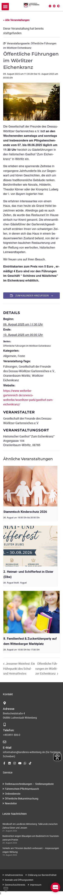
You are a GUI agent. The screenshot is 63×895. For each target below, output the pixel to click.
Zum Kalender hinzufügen (32, 295)
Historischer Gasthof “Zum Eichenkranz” (28, 436)
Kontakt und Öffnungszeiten (19, 879)
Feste (21, 356)
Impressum (35, 884)
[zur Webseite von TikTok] (30, 763)
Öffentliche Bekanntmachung (21, 798)
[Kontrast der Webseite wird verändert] (58, 6)
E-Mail (7, 747)
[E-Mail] (4, 742)
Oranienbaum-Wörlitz (16, 375)
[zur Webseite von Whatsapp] (25, 763)
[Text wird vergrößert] (54, 6)
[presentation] (30, 486)
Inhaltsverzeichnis (14, 874)
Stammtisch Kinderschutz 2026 (25, 512)
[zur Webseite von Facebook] (4, 763)
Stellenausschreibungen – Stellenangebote (29, 784)
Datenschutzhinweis (15, 884)
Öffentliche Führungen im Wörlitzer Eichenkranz (27, 345)
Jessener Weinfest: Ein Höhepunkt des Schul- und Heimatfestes (19, 668)
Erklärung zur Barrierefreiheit (42, 874)
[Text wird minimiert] (50, 6)
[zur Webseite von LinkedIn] (9, 763)
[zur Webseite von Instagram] (14, 763)
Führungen (10, 366)
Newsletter (11, 803)
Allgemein (9, 356)
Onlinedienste (12, 793)
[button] (5, 6)
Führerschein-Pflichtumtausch (22, 789)
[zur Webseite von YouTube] (19, 763)
